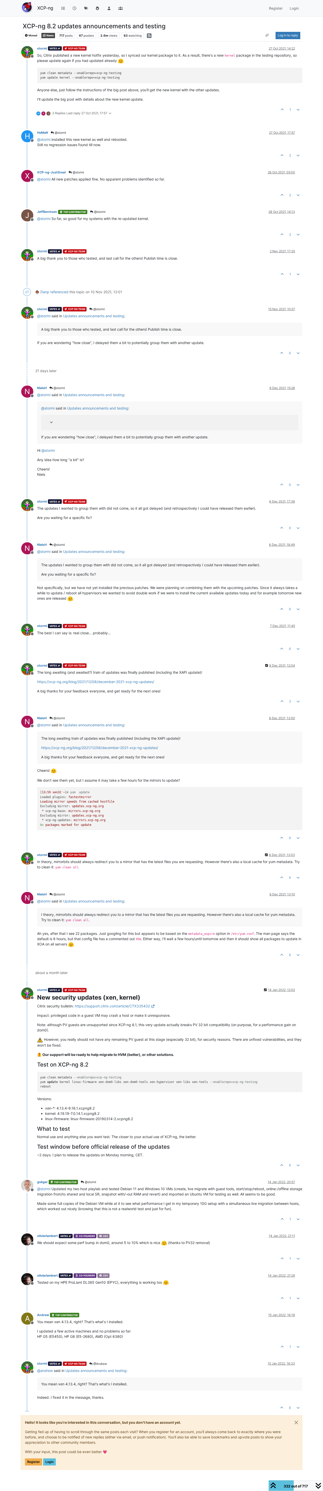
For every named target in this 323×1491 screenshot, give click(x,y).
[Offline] (29, 52)
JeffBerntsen (47, 212)
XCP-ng (45, 8)
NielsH (42, 388)
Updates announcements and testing (93, 316)
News (50, 35)
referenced (59, 292)
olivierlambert (47, 1236)
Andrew (43, 1315)
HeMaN (42, 132)
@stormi (60, 132)
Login (49, 1462)
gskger (42, 1182)
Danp (44, 292)
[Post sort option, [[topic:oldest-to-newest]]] (267, 35)
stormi (42, 48)
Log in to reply (288, 35)
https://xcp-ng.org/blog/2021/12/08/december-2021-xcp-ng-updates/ (95, 682)
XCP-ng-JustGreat (51, 172)
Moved (32, 35)
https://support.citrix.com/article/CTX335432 (112, 1006)
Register (33, 1462)
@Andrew (100, 1364)
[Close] (296, 1422)
